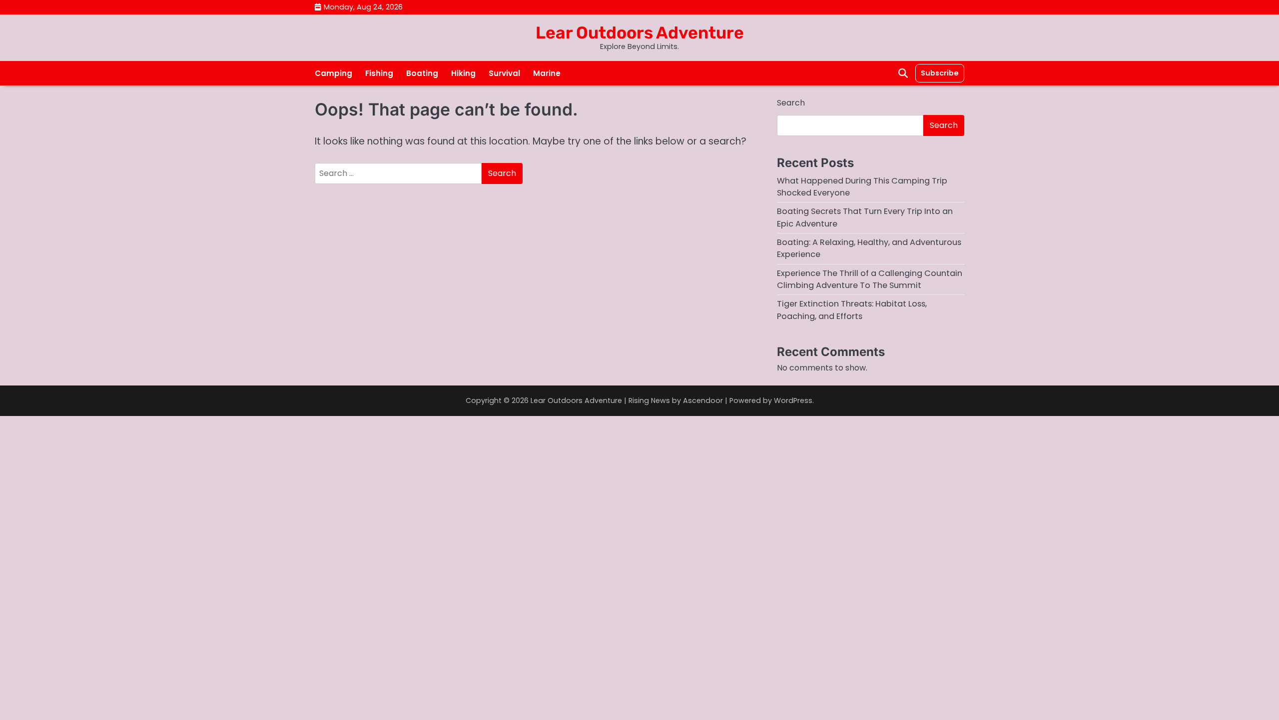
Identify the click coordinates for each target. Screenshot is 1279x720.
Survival (504, 73)
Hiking (463, 73)
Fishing (379, 73)
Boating (422, 73)
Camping (333, 73)
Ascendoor (703, 401)
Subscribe (940, 73)
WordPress (793, 401)
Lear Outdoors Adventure (640, 32)
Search (791, 102)
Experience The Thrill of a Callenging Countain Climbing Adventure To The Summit (869, 279)
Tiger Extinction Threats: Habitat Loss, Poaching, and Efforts (852, 310)
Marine (547, 73)
